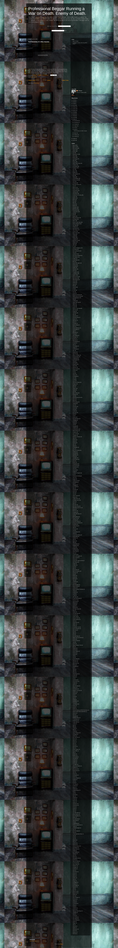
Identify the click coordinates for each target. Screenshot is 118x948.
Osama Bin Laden (76, 263)
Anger (74, 605)
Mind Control (75, 232)
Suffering (74, 192)
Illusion (74, 800)
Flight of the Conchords (77, 637)
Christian (74, 182)
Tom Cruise (75, 917)
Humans (74, 652)
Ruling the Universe (76, 294)
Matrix (74, 220)
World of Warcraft (76, 223)
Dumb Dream (75, 459)
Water (74, 438)
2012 (74, 114)
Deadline (74, 767)
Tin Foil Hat (75, 349)
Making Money (76, 430)
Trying (74, 583)
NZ (73, 667)
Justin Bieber (75, 329)
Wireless (74, 932)
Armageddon (75, 447)
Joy (73, 483)
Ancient (74, 604)
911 (73, 175)
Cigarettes (75, 454)
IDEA (74, 542)
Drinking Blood (75, 516)
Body (74, 610)
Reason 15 (75, 892)
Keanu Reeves (76, 814)
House (74, 176)
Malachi (74, 840)
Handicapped (75, 536)
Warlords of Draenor (77, 436)
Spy (73, 698)
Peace (74, 873)
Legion (74, 826)
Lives (74, 377)
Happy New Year (76, 302)
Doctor (74, 773)
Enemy (74, 462)
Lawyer (74, 306)
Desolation (75, 457)
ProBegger (80, 90)
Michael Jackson (76, 846)
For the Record (76, 531)
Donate (74, 172)
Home (48, 80)
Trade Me (74, 581)
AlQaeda (74, 602)
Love (74, 181)
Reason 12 (75, 891)
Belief (74, 199)
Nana (74, 855)
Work (74, 395)
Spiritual (74, 578)
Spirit (74, 344)
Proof (74, 566)
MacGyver (75, 660)
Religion (74, 241)
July (75, 127)
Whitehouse (75, 929)
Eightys (74, 624)
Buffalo (74, 753)
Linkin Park (75, 551)
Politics (74, 877)
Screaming (75, 903)
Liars (74, 829)
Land (74, 821)
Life (73, 213)
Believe (74, 198)
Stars (74, 580)
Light (74, 330)
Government (75, 190)
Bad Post (74, 353)
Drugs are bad (75, 368)
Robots (74, 894)
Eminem (74, 370)
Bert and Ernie (75, 737)
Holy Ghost (75, 278)
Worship (74, 933)
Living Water (75, 260)
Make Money (75, 279)
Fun (73, 474)
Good (74, 373)
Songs (74, 196)
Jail (73, 655)
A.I (73, 246)
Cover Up (74, 287)
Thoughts (74, 435)
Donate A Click (76, 617)
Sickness (74, 572)
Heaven (74, 374)
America (74, 231)
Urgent (74, 921)
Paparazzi (75, 865)
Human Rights (75, 651)
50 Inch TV (75, 599)
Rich (74, 386)
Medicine (74, 844)
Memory (74, 187)
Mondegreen (75, 847)
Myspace (74, 853)
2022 (74, 101)
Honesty (74, 649)
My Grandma (75, 852)
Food (74, 530)
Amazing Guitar (76, 317)
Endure (74, 625)
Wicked (74, 930)
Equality (74, 779)
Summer (74, 909)
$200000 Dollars (76, 717)
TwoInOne (75, 312)
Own (74, 488)
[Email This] (51, 75)
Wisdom (74, 497)
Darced (74, 365)
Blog (74, 285)
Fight (74, 527)
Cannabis (74, 323)
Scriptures (75, 167)
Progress (74, 383)
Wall (73, 924)
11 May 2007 (75, 722)
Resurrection (75, 569)
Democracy (75, 769)
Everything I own (76, 627)
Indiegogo (75, 420)
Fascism (74, 469)
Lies (73, 657)
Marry (74, 841)
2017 (74, 105)
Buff (73, 752)
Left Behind (75, 550)
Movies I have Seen (77, 222)
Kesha (74, 423)
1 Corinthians (75, 719)
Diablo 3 (74, 275)
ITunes (74, 799)
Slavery (74, 575)
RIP (73, 888)
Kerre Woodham (76, 815)
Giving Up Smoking (76, 475)
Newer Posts (31, 80)
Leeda (74, 235)
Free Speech (75, 257)
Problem (74, 565)
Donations (75, 208)
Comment (75, 614)
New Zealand (75, 335)
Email (74, 460)
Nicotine (74, 859)
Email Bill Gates (76, 521)
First (74, 634)
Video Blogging (76, 584)
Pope (74, 879)
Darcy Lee (75, 148)
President (74, 489)
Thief (74, 914)
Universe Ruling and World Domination (80, 710)
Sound (74, 696)
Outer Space (75, 864)
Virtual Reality (75, 178)
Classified (75, 758)
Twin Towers (75, 229)
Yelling (74, 590)
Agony (74, 284)
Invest (74, 806)
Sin (73, 695)
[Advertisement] (80, 66)
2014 (74, 110)
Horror (74, 477)
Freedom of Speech (77, 472)
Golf (73, 793)
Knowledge (75, 376)
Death (74, 205)
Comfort (74, 759)
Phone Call (75, 189)
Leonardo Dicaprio (76, 827)
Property (74, 883)
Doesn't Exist (75, 276)
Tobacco (74, 388)
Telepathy (75, 912)
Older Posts (65, 80)
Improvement (75, 543)
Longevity (75, 427)
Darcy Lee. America (77, 765)
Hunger (74, 479)
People (74, 563)
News (74, 669)
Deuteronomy (75, 770)
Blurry (74, 740)
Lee (73, 185)
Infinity (74, 802)
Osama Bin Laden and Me (78, 560)
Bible (74, 160)
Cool (74, 515)
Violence (74, 587)
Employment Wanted (77, 522)
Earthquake (75, 775)
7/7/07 (74, 728)
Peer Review (75, 562)
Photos (74, 237)
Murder (74, 850)
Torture (74, 234)
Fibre (74, 633)
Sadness (74, 692)
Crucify (74, 411)
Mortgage (74, 485)
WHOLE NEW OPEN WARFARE (79, 711)
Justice (74, 547)
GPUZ (74, 533)
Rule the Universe (76, 571)
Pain (74, 201)
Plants (74, 874)
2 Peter (74, 723)
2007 (74, 140)
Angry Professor (76, 732)
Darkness (74, 367)
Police (74, 876)
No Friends (75, 486)
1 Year (74, 595)
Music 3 (74, 149)
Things (74, 347)
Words (74, 441)
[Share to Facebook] (55, 75)
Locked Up (75, 554)
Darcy (74, 170)
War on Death (75, 173)
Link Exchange (76, 830)
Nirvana (74, 559)
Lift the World (75, 658)
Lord (73, 837)
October (76, 124)
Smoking (74, 266)
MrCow (74, 664)
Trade (74, 707)
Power (74, 293)
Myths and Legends (77, 556)
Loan (74, 835)
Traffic (74, 708)
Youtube (74, 238)
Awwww (74, 735)
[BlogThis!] (52, 75)
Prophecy (74, 432)
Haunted (74, 794)
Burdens (74, 755)
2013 (74, 112)
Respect (74, 687)
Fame (74, 468)
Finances (74, 528)
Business (74, 510)
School (74, 901)
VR (73, 214)
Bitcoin (74, 738)
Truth (74, 270)
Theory (74, 705)
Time (74, 494)
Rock (74, 895)
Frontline (74, 785)
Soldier (74, 267)
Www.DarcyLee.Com (77, 397)
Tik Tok (74, 915)
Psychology (75, 885)
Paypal (74, 311)
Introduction (75, 805)
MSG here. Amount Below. (52, 26)
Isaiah (74, 808)
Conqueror (75, 512)
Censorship (75, 756)
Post (74, 291)
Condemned (75, 358)
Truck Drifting (75, 920)
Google (74, 258)
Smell (74, 906)
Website (74, 713)
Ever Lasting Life (76, 250)
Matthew (74, 843)
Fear (74, 631)
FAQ (74, 299)
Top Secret (75, 228)
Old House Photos (76, 382)
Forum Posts (75, 211)
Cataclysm (75, 253)
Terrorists (74, 269)
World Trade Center (76, 163)
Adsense (74, 352)
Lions (74, 832)
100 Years (75, 596)
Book (74, 743)
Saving (74, 693)
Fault (74, 781)
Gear (74, 642)
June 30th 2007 (76, 812)
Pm (73, 678)
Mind (74, 261)
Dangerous (75, 364)
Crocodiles (75, 764)
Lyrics (74, 380)
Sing (74, 574)
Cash (74, 405)
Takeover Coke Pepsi (77, 910)
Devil (74, 772)
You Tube (74, 225)
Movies (74, 151)
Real (74, 568)
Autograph (75, 734)
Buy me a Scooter (76, 450)
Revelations (75, 688)
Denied (74, 456)
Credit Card (75, 616)
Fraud (74, 782)
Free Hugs (75, 784)
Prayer (74, 880)
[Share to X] (53, 75)
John (74, 811)
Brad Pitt (74, 746)
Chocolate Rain (76, 613)
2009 (74, 119)
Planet (74, 676)
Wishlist (74, 439)
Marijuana (75, 332)
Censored (74, 453)
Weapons (74, 394)
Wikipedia (75, 716)
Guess (74, 643)
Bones (74, 741)
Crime (74, 409)
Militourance (75, 663)
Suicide (74, 702)
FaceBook (75, 524)
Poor (74, 252)
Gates (74, 787)
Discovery (75, 412)
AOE (74, 729)
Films (74, 326)
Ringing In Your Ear (76, 690)
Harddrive (74, 537)
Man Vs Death (75, 41)
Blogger (61, 944)
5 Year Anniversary (76, 598)
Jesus (74, 155)
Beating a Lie (75, 240)
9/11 (73, 169)
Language (75, 426)
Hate (74, 646)
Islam (74, 809)
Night (74, 670)
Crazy (74, 361)
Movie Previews (76, 217)
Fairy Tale (75, 630)
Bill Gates (75, 504)
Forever (74, 639)
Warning (74, 926)
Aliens (74, 400)
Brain (74, 747)
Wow (74, 314)
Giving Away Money (77, 534)
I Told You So (75, 480)
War (73, 202)
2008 (74, 138)
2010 (74, 117)
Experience (75, 466)
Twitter (74, 389)
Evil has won (75, 465)
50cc (32, 76)
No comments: (45, 75)
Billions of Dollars (76, 355)
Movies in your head (77, 308)
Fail (73, 415)
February (76, 134)
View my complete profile (81, 92)
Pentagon (74, 337)
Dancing (74, 362)
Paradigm (74, 867)
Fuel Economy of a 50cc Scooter (38, 42)
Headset (74, 648)
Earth (74, 414)
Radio (74, 385)
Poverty (74, 338)
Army (74, 448)
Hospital (74, 797)
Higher (74, 303)
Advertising (75, 601)
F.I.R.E (74, 290)
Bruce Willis (75, 750)
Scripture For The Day (77, 195)
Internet (74, 654)
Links (74, 553)
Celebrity (74, 451)
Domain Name (75, 324)
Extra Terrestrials (76, 628)
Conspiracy (75, 273)
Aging (74, 445)
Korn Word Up (75, 818)
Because (74, 607)
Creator (74, 762)
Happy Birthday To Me (77, 645)
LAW (74, 424)
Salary (74, 900)
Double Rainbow (76, 619)
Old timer (74, 309)
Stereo (74, 491)
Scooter (35, 76)
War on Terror (75, 392)
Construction (75, 359)
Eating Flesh (75, 622)
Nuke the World (76, 861)
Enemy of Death (76, 778)
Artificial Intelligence (77, 247)
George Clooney (76, 790)
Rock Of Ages (75, 897)
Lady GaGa (75, 820)
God (73, 152)
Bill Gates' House (76, 608)
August (75, 125)
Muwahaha (75, 666)
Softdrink (74, 907)
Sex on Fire (75, 433)
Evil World (75, 249)
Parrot (74, 672)
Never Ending (75, 557)
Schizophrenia (75, 341)
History (74, 305)
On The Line (75, 862)
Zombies (74, 592)
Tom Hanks (75, 918)
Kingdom (74, 548)
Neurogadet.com (76, 858)
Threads (74, 226)
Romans (74, 898)
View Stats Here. (33, 941)
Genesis (74, 788)
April (75, 129)
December (76, 120)
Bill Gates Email (76, 506)
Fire (73, 371)
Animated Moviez (76, 297)
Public (74, 684)
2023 (74, 100)
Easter (74, 776)
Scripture (74, 164)
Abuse (74, 398)
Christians (75, 207)
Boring (74, 509)
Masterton (75, 661)
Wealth (74, 927)
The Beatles (75, 346)
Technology (75, 158)
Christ (74, 204)
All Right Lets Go (76, 500)
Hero (74, 796)
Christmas (75, 406)
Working (74, 442)
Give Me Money (76, 418)
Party (74, 870)
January (76, 136)
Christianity (75, 193)
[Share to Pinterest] (56, 75)
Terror (74, 492)
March (75, 133)
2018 (74, 103)
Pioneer (74, 675)
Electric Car (75, 518)
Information (75, 482)
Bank (74, 503)
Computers (75, 272)
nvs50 (74, 593)
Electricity (75, 519)
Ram (74, 889)
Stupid (74, 699)
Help (74, 539)
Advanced (75, 315)
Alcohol (74, 731)
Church (74, 408)
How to (74, 540)
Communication (76, 356)
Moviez (74, 157)
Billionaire (75, 320)
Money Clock (75, 849)
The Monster (75, 704)
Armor (74, 501)
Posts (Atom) (36, 83)
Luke (74, 838)
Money (74, 161)
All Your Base (75, 402)
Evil (73, 288)
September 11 (75, 154)
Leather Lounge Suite (77, 824)
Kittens (74, 817)
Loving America (76, 429)
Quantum (74, 886)
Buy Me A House (76, 184)
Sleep (74, 904)
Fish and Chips (76, 636)
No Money (75, 219)
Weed (74, 714)
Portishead (75, 679)
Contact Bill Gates (76, 513)
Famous (74, 417)
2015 (74, 108)
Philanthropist (75, 673)
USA (74, 391)
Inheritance (75, 803)
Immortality (75, 166)
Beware (74, 318)
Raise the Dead (76, 685)
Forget (74, 471)
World (74, 243)
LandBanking (75, 823)
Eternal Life (75, 210)
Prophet (74, 682)
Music (74, 145)
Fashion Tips (75, 525)
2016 (74, 107)
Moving (74, 334)
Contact (74, 761)
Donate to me (75, 179)
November (76, 122)
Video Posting (75, 586)
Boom (74, 744)
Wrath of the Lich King (77, 296)
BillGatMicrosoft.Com (77, 507)
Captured (74, 403)
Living (74, 379)
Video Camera (75, 495)
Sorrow (74, 577)
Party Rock (75, 871)
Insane (74, 421)
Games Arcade (76, 640)
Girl (73, 791)
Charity (74, 611)
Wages (74, 923)
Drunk (74, 620)
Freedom (74, 300)
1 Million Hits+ (75, 498)
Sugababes (75, 701)
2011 (74, 115)
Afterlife (74, 282)
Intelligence (75, 545)
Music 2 (74, 146)
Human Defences (76, 327)
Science (74, 264)
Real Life (74, 340)
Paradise (74, 868)
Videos (74, 216)
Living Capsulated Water (77, 833)
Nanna (74, 856)
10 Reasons (75, 720)
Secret (74, 281)
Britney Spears (76, 749)
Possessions (75, 681)
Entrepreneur (75, 463)
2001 (74, 244)
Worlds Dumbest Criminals (78, 589)
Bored (74, 321)
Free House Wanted (77, 255)
